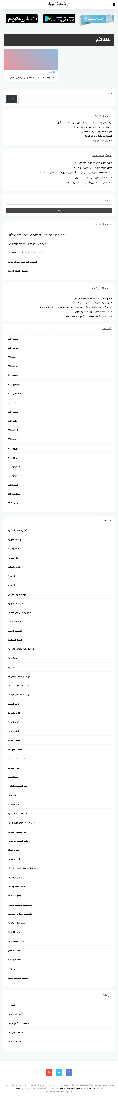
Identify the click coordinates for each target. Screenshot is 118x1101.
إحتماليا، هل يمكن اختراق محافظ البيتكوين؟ (93, 127)
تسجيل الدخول (15, 1014)
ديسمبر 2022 (14, 467)
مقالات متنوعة (14, 969)
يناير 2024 (12, 357)
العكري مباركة (106, 167)
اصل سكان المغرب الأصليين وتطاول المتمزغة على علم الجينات (66, 173)
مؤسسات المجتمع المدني (20, 905)
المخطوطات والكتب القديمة (21, 649)
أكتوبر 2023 (13, 375)
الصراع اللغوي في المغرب (19, 613)
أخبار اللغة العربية (16, 540)
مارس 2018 (13, 503)
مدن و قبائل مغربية (17, 923)
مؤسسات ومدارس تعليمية (20, 914)
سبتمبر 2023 (14, 384)
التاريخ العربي (106, 162)
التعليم (11, 585)
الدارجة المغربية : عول (85, 178)
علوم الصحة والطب (16, 887)
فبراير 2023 (13, 448)
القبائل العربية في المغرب (84, 162)
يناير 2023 (12, 457)
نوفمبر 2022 (13, 476)
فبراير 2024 (13, 348)
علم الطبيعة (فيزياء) (17, 786)
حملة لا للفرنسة (15, 750)
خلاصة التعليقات (16, 1032)
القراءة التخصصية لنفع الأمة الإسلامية (96, 131)
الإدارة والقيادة (14, 567)
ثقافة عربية (13, 731)
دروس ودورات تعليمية (18, 759)
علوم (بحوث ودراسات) (18, 841)
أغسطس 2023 (14, 394)
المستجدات (13, 658)
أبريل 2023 (13, 430)
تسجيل (11, 1005)
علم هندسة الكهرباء (17, 832)
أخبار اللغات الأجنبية (17, 530)
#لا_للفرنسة (21, 1088)
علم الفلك (12, 795)
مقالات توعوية (14, 960)
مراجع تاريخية (14, 932)
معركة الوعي (14, 950)
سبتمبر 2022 (14, 494)
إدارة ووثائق (13, 558)
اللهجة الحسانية (15, 640)
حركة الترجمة (14, 740)
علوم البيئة (13, 850)
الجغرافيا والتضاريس (17, 594)
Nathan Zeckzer (105, 173)
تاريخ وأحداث (14, 713)
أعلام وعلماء (13, 549)
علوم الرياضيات (15, 877)
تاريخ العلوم (13, 704)
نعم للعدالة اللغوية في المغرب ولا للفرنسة (77, 1088)
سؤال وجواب (13, 768)
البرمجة (11, 576)
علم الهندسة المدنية (17, 814)
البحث (109, 93)
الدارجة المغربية (15, 603)
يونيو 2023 (13, 412)
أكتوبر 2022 (13, 485)
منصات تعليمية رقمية (18, 978)
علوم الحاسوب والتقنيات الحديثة (23, 868)
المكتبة (11, 667)
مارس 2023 (13, 439)
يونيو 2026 (13, 339)
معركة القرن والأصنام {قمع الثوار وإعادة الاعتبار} (82, 183)
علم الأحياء (13, 777)
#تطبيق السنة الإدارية (102, 140)
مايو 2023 (12, 421)
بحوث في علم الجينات (18, 686)
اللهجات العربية (15, 631)
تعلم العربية (13, 722)
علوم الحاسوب (14, 859)
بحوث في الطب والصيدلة (20, 676)
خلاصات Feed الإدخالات (18, 1023)
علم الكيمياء (13, 804)
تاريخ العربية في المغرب (19, 695)
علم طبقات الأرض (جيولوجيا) (21, 823)
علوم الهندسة (14, 896)
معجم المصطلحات (16, 941)
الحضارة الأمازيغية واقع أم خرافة (98, 136)
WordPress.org (15, 1042)
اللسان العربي (14, 622)
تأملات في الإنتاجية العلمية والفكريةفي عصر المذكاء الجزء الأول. (84, 123)
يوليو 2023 (13, 403)
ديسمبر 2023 (14, 366)
